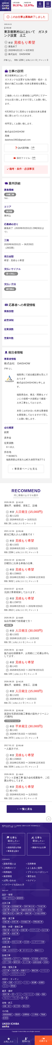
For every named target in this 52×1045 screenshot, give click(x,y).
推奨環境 (7, 876)
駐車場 (5, 1018)
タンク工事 (26, 962)
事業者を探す (13, 851)
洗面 (10, 982)
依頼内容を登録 (14, 847)
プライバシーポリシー (37, 872)
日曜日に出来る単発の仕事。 (19, 563)
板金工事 (15, 933)
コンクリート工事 (38, 942)
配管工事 (17, 962)
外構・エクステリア (10, 950)
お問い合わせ (9, 880)
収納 (37, 994)
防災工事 (44, 959)
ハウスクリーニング (12, 721)
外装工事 (24, 930)
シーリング (44, 970)
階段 (43, 994)
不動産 (43, 1014)
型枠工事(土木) (29, 906)
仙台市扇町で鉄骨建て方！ (18, 621)
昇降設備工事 (37, 922)
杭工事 (39, 910)
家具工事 (6, 994)
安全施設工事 (25, 922)
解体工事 (28, 913)
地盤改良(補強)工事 (28, 910)
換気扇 (13, 986)
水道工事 (6, 910)
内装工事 (15, 970)
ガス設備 (35, 959)
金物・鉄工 (7, 1006)
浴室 (4, 982)
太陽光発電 (7, 959)
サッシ (19, 994)
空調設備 (26, 959)
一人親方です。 (12, 748)
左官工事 (6, 942)
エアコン (17, 959)
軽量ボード (25, 970)
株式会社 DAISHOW (19, 54)
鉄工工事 (17, 1006)
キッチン (18, 982)
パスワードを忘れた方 (13, 884)
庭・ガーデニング (26, 950)
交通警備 (26, 1014)
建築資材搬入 (7, 1014)
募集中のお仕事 (26, 825)
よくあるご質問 (34, 868)
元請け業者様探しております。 (20, 592)
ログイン (31, 880)
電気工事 (35, 970)
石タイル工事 (16, 942)
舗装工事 (19, 913)
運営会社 (31, 876)
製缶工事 (26, 1006)
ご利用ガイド (9, 868)
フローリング (28, 994)
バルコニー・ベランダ (10, 998)
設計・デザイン (8, 898)
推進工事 (15, 910)
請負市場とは (9, 863)
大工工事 (6, 970)
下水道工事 (41, 906)
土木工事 (6, 906)
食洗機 (34, 982)
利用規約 (7, 872)
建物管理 (20, 898)
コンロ (5, 986)
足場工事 (6, 922)
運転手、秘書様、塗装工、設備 (20, 505)
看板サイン (39, 950)
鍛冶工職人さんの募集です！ (19, 534)
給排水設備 (37, 962)
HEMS (46, 962)
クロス (5, 974)
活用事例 (31, 863)
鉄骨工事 (9, 625)
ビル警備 (35, 1014)
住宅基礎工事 (16, 906)
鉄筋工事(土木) (8, 913)
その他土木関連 (39, 913)
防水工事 (15, 930)
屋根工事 (6, 933)
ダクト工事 (7, 962)
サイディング (34, 930)
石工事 (26, 942)
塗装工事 (6, 930)
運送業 (17, 1014)
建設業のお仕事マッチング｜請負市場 (11, 825)
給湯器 (41, 982)
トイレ (26, 982)
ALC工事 (45, 930)
